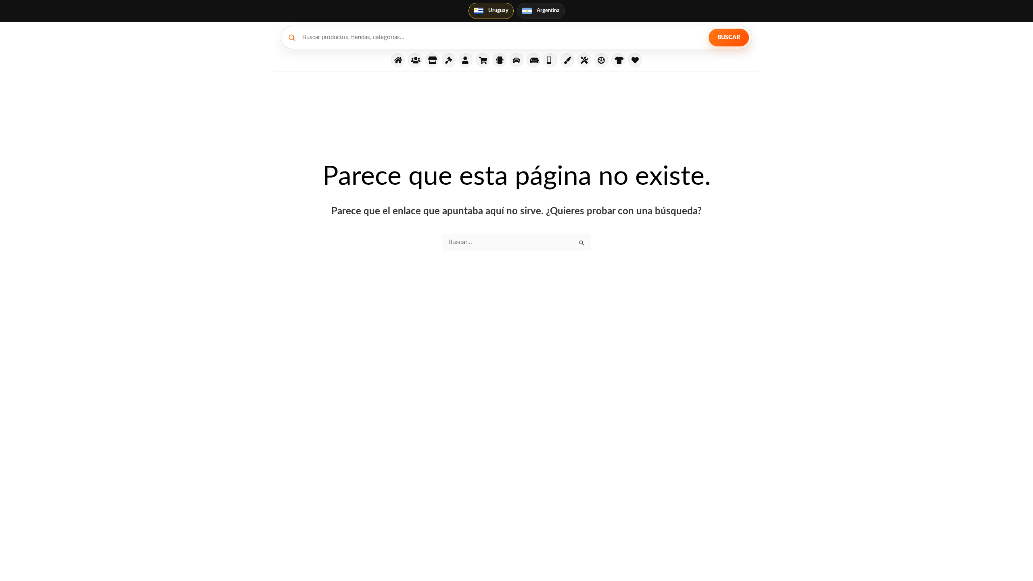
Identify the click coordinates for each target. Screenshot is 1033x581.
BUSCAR (728, 37)
